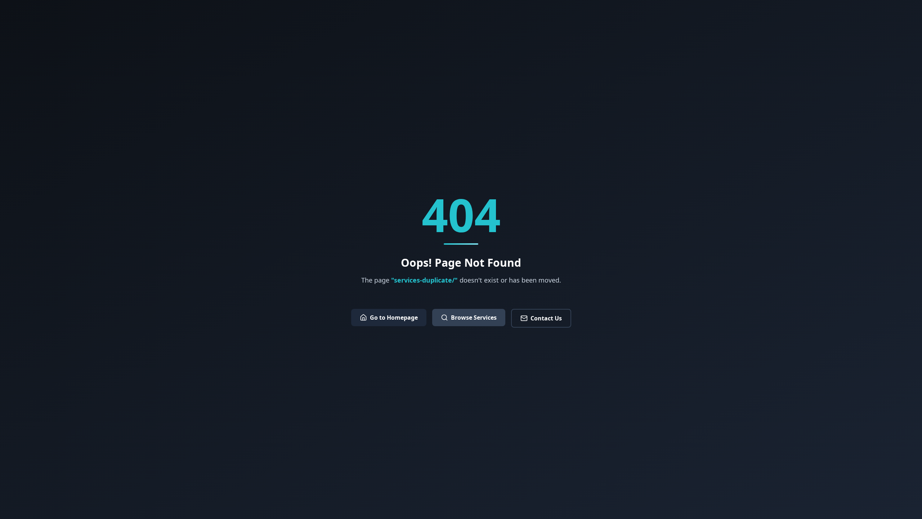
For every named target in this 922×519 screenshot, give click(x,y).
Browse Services (474, 317)
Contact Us (546, 318)
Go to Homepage (394, 317)
